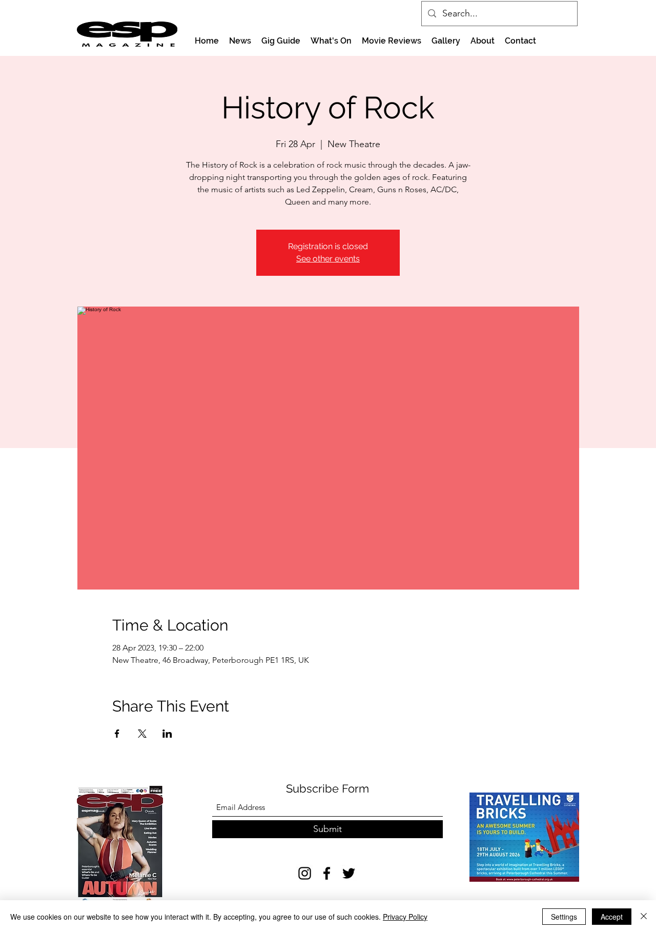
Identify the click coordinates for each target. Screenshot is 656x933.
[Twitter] (348, 873)
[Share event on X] (142, 733)
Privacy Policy (405, 916)
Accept (612, 916)
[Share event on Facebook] (117, 733)
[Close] (644, 916)
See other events (328, 258)
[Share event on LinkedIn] (167, 733)
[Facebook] (326, 873)
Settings (564, 916)
